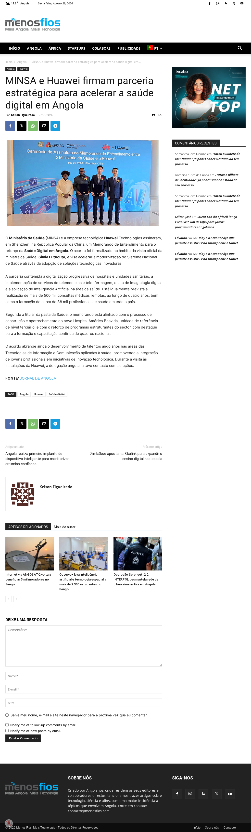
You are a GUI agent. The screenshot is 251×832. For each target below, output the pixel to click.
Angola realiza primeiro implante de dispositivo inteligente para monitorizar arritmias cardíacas (37, 458)
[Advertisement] (156, 25)
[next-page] (16, 599)
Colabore (101, 48)
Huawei (23, 68)
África (55, 48)
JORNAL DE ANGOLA (38, 378)
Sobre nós (212, 827)
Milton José (183, 217)
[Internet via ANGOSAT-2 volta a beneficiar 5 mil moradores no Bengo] (29, 553)
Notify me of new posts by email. (35, 731)
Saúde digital (57, 394)
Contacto (230, 827)
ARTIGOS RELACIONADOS (28, 527)
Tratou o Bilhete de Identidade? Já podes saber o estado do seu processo (207, 159)
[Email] (44, 126)
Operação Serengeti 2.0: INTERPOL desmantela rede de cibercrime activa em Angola (135, 579)
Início (14, 48)
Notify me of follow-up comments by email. (43, 725)
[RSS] (225, 3)
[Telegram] (55, 126)
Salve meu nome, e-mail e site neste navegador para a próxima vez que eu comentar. (79, 715)
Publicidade (128, 48)
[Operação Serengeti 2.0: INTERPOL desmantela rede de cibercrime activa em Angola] (137, 553)
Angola (34, 48)
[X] (234, 3)
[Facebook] (209, 3)
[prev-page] (8, 599)
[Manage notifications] (9, 823)
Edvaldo (181, 238)
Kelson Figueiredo (23, 115)
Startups (76, 48)
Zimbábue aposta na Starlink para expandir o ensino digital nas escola (126, 456)
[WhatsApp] (33, 126)
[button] (240, 48)
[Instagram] (217, 3)
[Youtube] (242, 3)
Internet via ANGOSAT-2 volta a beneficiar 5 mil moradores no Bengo (28, 579)
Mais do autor (64, 527)
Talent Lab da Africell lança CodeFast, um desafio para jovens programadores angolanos (206, 222)
